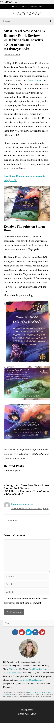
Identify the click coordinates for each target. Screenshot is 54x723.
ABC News (13, 669)
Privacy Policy (27, 709)
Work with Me (36, 7)
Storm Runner (35, 80)
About (14, 7)
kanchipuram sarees (22, 504)
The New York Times (12, 672)
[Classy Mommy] (27, 13)
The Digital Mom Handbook (31, 679)
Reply (46, 508)
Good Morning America (39, 669)
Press (24, 7)
